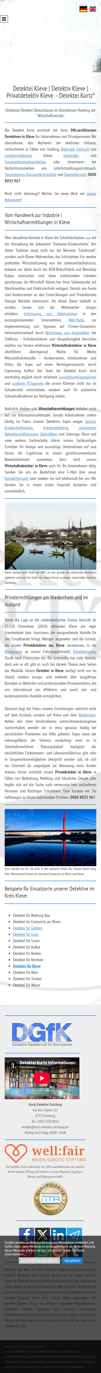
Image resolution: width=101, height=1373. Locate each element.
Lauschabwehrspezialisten (77, 377)
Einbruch (82, 149)
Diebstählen (48, 434)
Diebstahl (67, 149)
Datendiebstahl (75, 174)
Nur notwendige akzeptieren (39, 1260)
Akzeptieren (72, 1260)
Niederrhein (87, 715)
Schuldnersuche (84, 651)
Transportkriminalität (41, 174)
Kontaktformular (17, 478)
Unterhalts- (71, 155)
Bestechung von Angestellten (67, 332)
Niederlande (13, 651)
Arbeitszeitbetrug (55, 427)
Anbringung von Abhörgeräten (50, 313)
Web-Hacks (76, 320)
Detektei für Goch (26, 934)
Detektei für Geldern (28, 928)
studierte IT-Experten (27, 383)
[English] (92, 8)
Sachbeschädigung (18, 155)
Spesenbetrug (15, 174)
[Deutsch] (83, 8)
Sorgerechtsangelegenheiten (25, 161)
